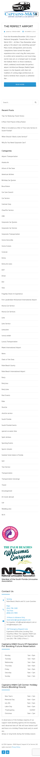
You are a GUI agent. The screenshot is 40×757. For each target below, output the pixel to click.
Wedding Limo (6, 509)
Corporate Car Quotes (9, 222)
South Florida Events (9, 425)
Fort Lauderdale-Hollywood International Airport (19, 300)
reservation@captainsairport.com (19, 620)
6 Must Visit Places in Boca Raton (14, 122)
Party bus (5, 383)
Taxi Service (6, 467)
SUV (3, 461)
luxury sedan (6, 335)
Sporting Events (7, 443)
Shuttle (4, 407)
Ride (3, 401)
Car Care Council (7, 192)
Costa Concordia (7, 240)
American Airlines (8, 174)
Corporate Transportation (11, 234)
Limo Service (6, 324)
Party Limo (5, 389)
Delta (4, 258)
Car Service (6, 198)
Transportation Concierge (11, 479)
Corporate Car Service (9, 228)
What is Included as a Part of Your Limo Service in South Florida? (19, 129)
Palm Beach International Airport (13, 371)
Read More (20, 84)
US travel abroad (8, 497)
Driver (4, 276)
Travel (4, 485)
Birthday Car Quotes (9, 180)
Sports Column (7, 449)
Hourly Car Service (8, 306)
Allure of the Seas (8, 168)
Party (3, 377)
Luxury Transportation (9, 342)
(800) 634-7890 (12, 613)
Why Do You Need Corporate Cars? (14, 142)
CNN (3, 216)
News (4, 353)
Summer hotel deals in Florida (12, 455)
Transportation (7, 473)
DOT (3, 270)
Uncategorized (7, 491)
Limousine (5, 330)
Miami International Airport (11, 347)
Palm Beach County (8, 365)
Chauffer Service (8, 210)
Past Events (6, 395)
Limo (3, 318)
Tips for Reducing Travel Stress (13, 116)
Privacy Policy (16, 747)
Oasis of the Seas (8, 359)
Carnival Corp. (6, 204)
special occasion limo (9, 431)
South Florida (6, 419)
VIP (3, 503)
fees (3, 288)
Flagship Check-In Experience (12, 294)
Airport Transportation (10, 156)
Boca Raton (6, 186)
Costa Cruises (6, 246)
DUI (3, 282)
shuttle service (7, 413)
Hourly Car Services (8, 312)
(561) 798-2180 (12, 608)
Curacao (4, 252)
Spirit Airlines (6, 437)
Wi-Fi (3, 515)
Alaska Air (5, 162)
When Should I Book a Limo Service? (14, 137)
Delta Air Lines (7, 264)
